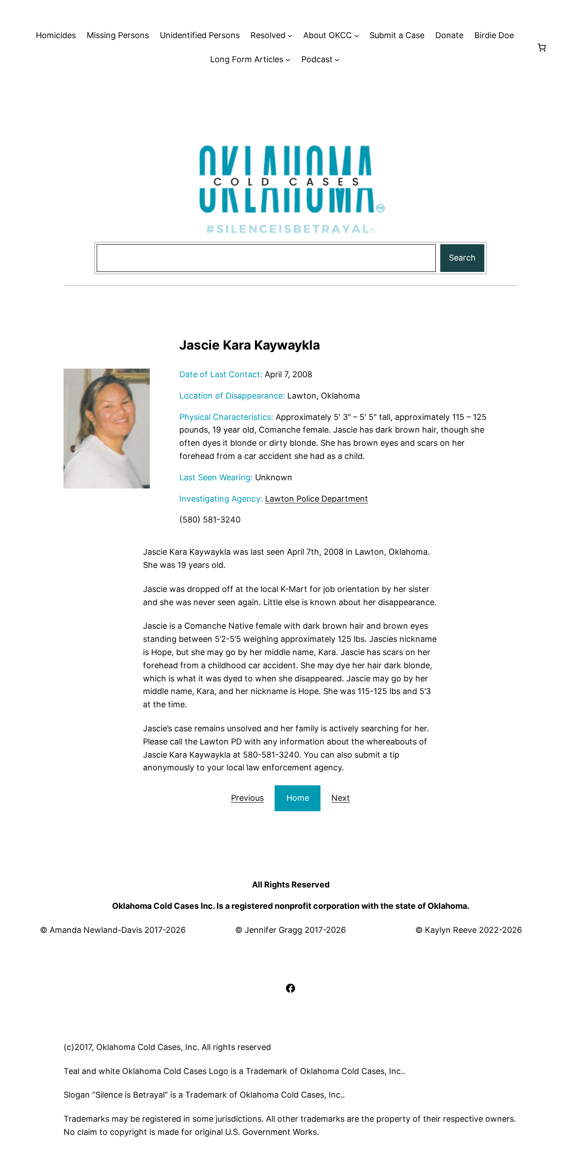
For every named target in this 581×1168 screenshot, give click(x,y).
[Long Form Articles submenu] (288, 59)
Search (462, 257)
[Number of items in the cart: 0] (542, 47)
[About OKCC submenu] (356, 35)
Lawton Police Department (316, 498)
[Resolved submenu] (289, 35)
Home (297, 798)
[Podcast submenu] (337, 59)
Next (340, 798)
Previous (247, 798)
